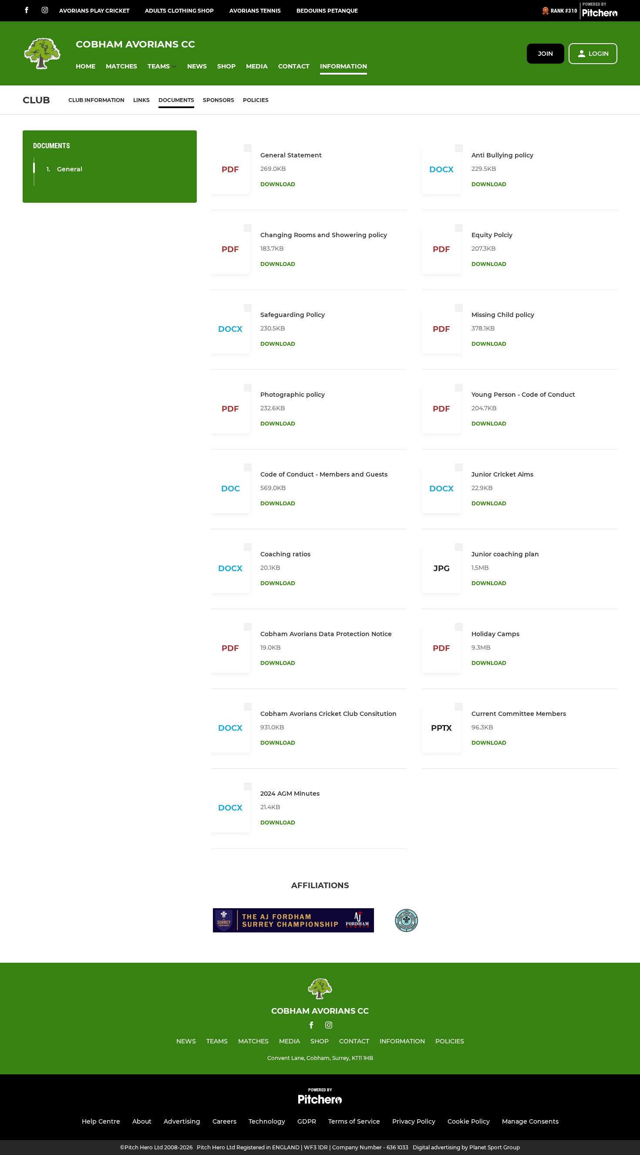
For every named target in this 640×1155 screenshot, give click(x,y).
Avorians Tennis (255, 10)
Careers (224, 1121)
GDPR (306, 1121)
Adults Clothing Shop (179, 10)
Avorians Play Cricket (94, 10)
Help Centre (101, 1121)
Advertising (182, 1121)
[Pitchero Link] (600, 14)
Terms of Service (354, 1121)
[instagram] (45, 10)
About (142, 1121)
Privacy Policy (413, 1121)
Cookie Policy (469, 1121)
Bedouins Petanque (327, 10)
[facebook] (26, 10)
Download (277, 184)
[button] (86, 66)
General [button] (69, 169)
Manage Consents (530, 1121)
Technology (267, 1121)
